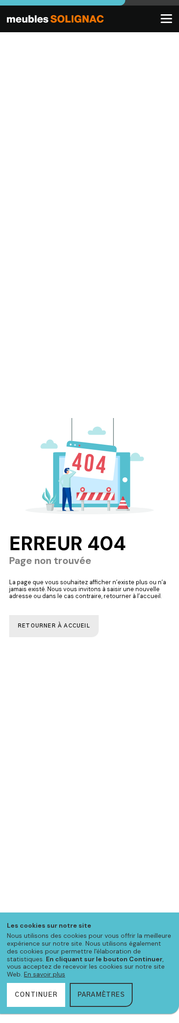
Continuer (36, 995)
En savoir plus (44, 974)
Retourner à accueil (54, 625)
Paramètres (101, 995)
